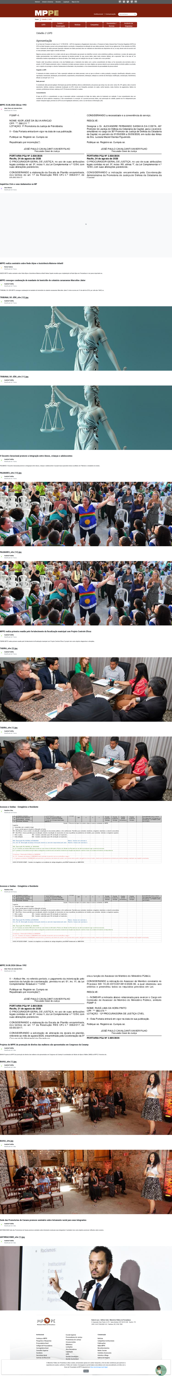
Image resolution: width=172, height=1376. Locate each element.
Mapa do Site (75, 2)
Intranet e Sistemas (47, 2)
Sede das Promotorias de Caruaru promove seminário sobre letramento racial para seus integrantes (43, 1220)
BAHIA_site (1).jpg (8, 1061)
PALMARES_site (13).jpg (10, 473)
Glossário (58, 2)
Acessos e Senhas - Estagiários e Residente (19, 807)
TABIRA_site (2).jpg (8, 648)
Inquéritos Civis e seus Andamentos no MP (18, 184)
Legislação (66, 2)
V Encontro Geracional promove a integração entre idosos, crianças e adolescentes (36, 456)
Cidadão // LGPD (47, 19)
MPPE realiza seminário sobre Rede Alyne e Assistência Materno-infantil (31, 263)
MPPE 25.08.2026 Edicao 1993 (13, 105)
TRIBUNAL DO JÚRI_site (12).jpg (14, 297)
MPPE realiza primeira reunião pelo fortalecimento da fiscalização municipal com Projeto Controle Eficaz (45, 631)
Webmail (37, 2)
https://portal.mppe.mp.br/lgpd (99, 1367)
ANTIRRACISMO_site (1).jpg (12, 1237)
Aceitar (86, 1371)
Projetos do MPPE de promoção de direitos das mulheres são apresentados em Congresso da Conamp (44, 1044)
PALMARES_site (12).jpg (10, 552)
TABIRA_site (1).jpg (8, 727)
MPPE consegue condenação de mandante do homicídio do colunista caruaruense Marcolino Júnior (42, 280)
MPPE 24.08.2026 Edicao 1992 (13, 965)
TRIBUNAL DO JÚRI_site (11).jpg (14, 376)
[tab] (43, 24)
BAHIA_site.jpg (6, 1141)
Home (37, 19)
